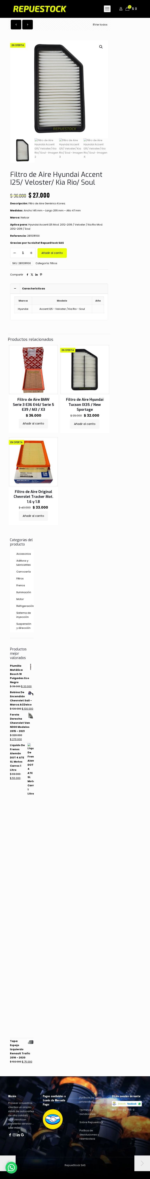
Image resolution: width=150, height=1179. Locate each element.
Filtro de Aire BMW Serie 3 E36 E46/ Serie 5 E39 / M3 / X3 (33, 404)
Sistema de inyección (23, 615)
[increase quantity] (31, 253)
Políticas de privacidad (86, 1100)
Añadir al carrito (52, 253)
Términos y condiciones (87, 1112)
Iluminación (23, 592)
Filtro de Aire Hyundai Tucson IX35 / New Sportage (85, 404)
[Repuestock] (45, 9)
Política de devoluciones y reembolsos (89, 1135)
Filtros (53, 263)
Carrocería (23, 572)
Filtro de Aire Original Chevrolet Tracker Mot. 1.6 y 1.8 (33, 496)
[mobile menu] (107, 8)
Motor (20, 599)
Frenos (20, 585)
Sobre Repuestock (91, 1122)
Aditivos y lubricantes (23, 563)
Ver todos (101, 24)
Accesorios (23, 554)
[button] (101, 47)
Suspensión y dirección (23, 626)
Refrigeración (24, 606)
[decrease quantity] (14, 253)
